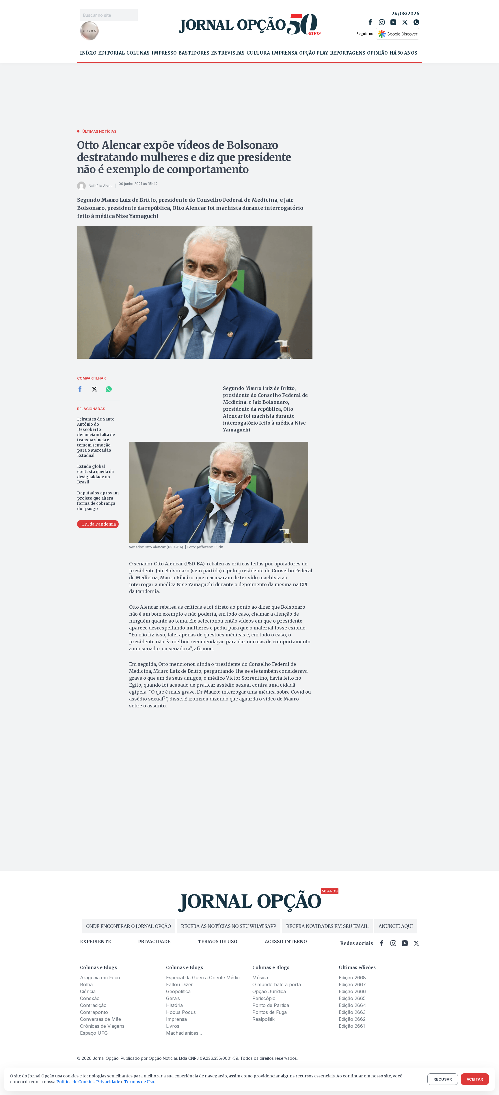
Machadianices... (184, 1033)
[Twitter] (405, 22)
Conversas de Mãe (100, 1019)
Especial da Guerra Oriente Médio (203, 977)
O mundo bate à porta (276, 984)
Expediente (95, 941)
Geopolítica (178, 991)
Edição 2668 (352, 977)
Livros (172, 1026)
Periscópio (263, 998)
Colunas (138, 53)
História (174, 1005)
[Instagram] (382, 22)
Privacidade (154, 941)
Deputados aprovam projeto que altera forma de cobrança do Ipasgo (98, 501)
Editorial (111, 53)
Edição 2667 (352, 984)
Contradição (93, 1005)
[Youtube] (393, 22)
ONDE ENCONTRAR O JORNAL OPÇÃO (128, 926)
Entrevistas (228, 53)
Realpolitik (263, 1019)
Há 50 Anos (403, 53)
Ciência (88, 991)
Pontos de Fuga (269, 1012)
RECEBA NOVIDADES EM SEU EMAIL (327, 926)
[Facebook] (370, 22)
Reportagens (347, 53)
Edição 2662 (352, 1019)
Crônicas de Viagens (102, 1026)
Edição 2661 (352, 1026)
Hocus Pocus (181, 1012)
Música (260, 977)
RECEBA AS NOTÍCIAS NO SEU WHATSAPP (228, 926)
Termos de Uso (139, 1081)
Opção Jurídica (269, 991)
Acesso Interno (286, 941)
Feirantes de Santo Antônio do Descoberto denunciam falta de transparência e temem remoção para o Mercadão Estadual (96, 437)
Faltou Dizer (179, 984)
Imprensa (284, 53)
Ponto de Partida (270, 1005)
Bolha (86, 984)
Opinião (377, 53)
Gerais (173, 998)
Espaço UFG (94, 1033)
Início (88, 53)
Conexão (90, 998)
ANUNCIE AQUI (396, 926)
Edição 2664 (352, 1005)
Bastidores (193, 53)
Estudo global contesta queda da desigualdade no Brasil (95, 474)
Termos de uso (217, 941)
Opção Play (313, 53)
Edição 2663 (352, 1012)
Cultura (258, 53)
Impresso (164, 53)
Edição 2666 (352, 991)
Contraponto (94, 1012)
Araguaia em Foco (100, 977)
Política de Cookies (75, 1081)
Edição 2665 (352, 998)
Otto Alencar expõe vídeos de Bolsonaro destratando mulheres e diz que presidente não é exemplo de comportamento (184, 157)
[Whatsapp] (416, 22)
